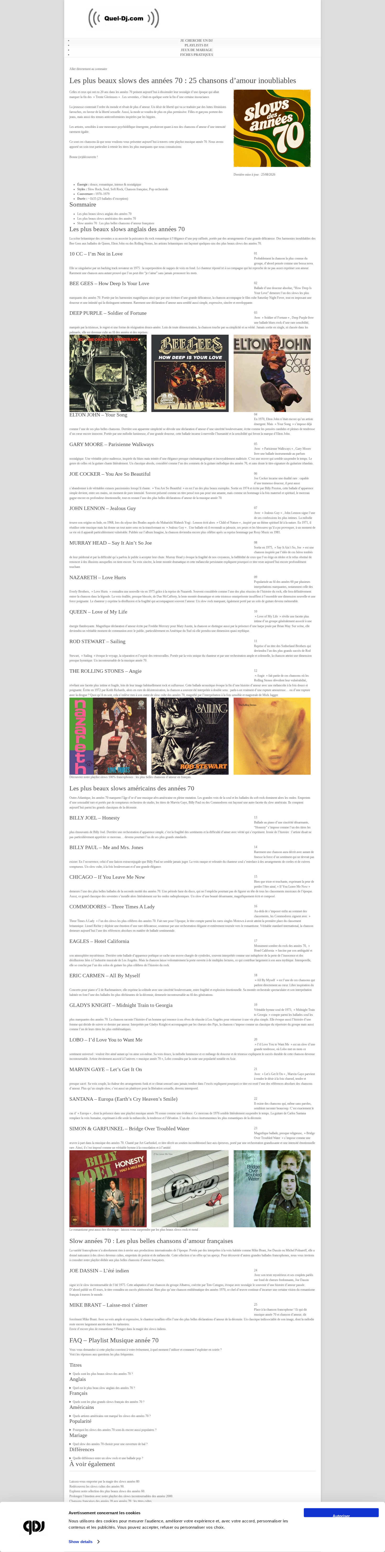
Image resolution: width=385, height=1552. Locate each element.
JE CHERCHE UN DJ (196, 40)
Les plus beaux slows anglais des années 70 (104, 214)
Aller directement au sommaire (88, 69)
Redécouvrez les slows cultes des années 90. (96, 1486)
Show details (80, 1541)
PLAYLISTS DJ (196, 45)
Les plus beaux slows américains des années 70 (106, 218)
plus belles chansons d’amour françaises (139, 1260)
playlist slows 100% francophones (112, 777)
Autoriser (341, 1515)
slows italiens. (158, 1329)
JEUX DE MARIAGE (196, 50)
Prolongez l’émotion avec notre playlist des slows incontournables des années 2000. (121, 1496)
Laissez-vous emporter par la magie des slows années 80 (104, 1481)
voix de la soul (222, 798)
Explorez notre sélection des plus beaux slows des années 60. (107, 1491)
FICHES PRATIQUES (196, 55)
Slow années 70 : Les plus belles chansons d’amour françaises (115, 223)
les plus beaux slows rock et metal (177, 1229)
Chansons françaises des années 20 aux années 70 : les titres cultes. (110, 1501)
